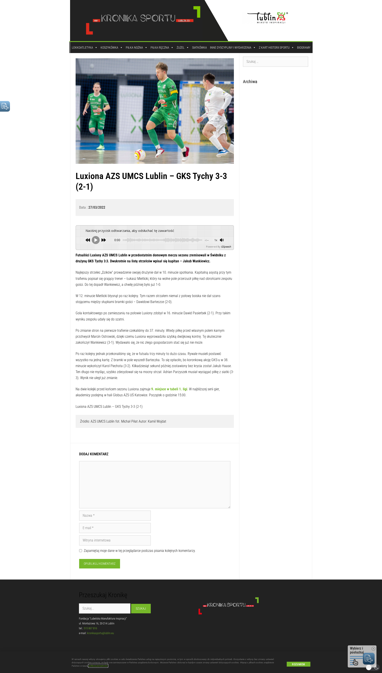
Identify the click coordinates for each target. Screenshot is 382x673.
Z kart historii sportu (274, 47)
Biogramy (303, 47)
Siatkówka (199, 47)
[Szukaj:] (275, 61)
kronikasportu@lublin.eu (100, 633)
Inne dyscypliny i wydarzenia (230, 47)
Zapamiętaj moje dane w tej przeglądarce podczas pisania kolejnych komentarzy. (140, 551)
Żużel (181, 47)
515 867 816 (90, 628)
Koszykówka (109, 47)
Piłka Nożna (134, 47)
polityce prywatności (98, 666)
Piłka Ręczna (160, 47)
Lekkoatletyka (82, 47)
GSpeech (226, 246)
